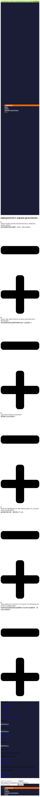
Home (6, 710)
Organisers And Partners (11, 717)
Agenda (6, 713)
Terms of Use (4, 738)
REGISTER (8, 705)
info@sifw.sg (5, 724)
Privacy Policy (5, 735)
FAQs (6, 707)
